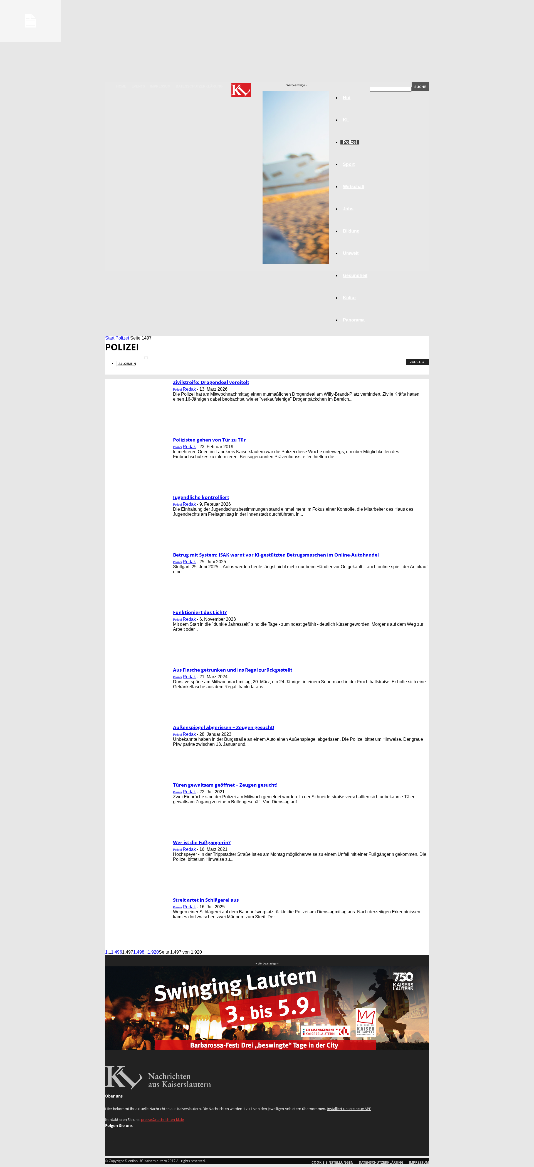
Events (138, 86)
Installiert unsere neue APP (349, 1108)
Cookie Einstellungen (332, 1162)
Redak (189, 389)
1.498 (138, 952)
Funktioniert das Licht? (200, 612)
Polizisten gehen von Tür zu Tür (209, 440)
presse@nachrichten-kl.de (162, 1119)
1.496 (116, 952)
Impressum (160, 86)
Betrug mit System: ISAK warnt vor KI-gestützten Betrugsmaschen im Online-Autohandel (276, 555)
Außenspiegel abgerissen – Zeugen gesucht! (223, 727)
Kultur (349, 297)
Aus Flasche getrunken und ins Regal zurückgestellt (232, 670)
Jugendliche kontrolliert (201, 497)
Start (109, 338)
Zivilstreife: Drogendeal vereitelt (211, 382)
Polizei (122, 338)
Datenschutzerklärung (199, 86)
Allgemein (127, 363)
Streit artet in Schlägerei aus (206, 900)
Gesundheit (355, 275)
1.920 (153, 952)
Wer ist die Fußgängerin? (202, 842)
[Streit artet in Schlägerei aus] (30, 40)
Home (121, 86)
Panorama (354, 320)
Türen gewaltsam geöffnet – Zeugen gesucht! (225, 785)
